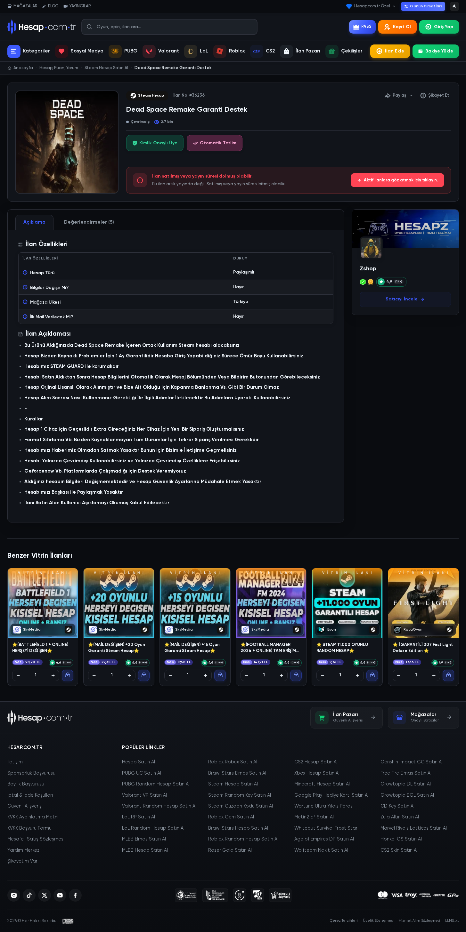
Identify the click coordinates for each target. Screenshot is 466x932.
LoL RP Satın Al (138, 817)
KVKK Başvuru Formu (29, 828)
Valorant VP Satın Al (144, 795)
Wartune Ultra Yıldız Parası (324, 806)
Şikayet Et (438, 95)
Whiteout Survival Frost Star (325, 828)
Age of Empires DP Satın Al (324, 839)
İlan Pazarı (308, 51)
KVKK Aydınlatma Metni (32, 817)
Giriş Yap (443, 27)
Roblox (237, 51)
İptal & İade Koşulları (30, 795)
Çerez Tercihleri (344, 920)
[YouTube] (59, 895)
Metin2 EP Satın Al (314, 817)
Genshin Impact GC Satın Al (411, 762)
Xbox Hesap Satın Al (316, 773)
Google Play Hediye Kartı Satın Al (331, 795)
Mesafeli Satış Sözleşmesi (35, 839)
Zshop (368, 269)
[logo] (40, 717)
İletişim (15, 762)
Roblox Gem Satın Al (231, 817)
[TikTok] (29, 895)
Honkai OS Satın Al (401, 839)
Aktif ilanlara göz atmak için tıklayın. (401, 180)
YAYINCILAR (80, 6)
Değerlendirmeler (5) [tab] (89, 222)
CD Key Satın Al (397, 806)
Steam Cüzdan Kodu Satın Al (240, 806)
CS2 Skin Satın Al (399, 850)
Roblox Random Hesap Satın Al (243, 839)
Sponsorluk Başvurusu (31, 773)
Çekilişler (352, 51)
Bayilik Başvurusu (25, 784)
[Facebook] (75, 895)
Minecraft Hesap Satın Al (322, 784)
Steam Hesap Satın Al (233, 784)
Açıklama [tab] (34, 222)
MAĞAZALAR (25, 6)
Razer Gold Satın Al (230, 850)
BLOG (53, 6)
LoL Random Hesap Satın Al (153, 828)
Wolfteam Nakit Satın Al (321, 850)
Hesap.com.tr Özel (372, 6)
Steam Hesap (151, 96)
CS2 (270, 51)
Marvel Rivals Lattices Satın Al (413, 828)
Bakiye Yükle (439, 51)
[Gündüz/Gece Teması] (454, 6)
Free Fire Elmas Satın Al (405, 773)
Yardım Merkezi (23, 850)
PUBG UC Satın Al (141, 773)
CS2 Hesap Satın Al (316, 762)
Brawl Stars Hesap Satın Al (238, 828)
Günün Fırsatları (426, 6)
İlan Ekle (394, 51)
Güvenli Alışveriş (24, 806)
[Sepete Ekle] (67, 675)
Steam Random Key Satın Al (239, 795)
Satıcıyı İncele (402, 299)
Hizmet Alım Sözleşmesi (419, 920)
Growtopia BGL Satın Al (407, 795)
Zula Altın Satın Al (399, 817)
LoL (204, 51)
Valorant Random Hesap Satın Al (159, 806)
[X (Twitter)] (44, 895)
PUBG (130, 51)
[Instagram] (13, 895)
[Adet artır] (53, 675)
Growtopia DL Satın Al (405, 784)
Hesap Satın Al (138, 762)
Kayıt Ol (402, 27)
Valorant (168, 51)
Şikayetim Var (22, 861)
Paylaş (399, 95)
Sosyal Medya (87, 51)
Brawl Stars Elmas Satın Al (237, 773)
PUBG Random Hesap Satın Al (156, 784)
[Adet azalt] (18, 675)
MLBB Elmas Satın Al (144, 839)
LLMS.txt (452, 920)
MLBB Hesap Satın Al (145, 850)
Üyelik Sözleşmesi (378, 920)
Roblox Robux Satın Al (232, 762)
